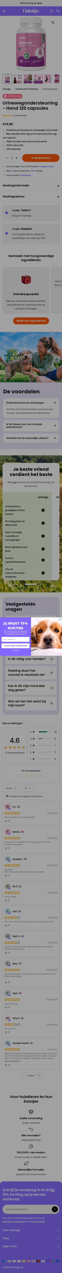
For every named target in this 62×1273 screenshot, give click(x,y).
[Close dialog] (60, 619)
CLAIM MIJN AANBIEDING (15, 646)
